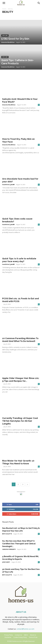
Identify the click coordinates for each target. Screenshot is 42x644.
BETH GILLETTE (7, 534)
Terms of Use (33, 637)
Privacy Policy (8, 635)
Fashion (5, 16)
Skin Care (25, 16)
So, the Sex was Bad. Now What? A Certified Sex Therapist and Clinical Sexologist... (19, 543)
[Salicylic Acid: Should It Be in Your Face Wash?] (21, 87)
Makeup (17, 16)
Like (37, 504)
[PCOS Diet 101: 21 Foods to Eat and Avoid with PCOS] (21, 286)
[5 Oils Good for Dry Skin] (21, 38)
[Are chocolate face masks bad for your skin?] (21, 166)
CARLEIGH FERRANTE (9, 549)
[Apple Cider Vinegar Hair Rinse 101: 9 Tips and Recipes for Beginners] (21, 366)
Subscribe (34, 514)
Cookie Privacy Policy (20, 637)
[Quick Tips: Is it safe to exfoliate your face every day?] (21, 246)
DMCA (26, 635)
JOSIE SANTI (6, 562)
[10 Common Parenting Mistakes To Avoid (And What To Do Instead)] (21, 326)
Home (4, 9)
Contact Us (18, 635)
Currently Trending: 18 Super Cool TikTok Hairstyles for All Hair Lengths (20, 421)
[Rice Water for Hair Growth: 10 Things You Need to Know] (21, 448)
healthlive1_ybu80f (8, 184)
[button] (3, 3)
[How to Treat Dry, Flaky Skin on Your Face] (21, 126)
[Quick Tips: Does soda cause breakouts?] (21, 206)
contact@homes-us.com (25, 629)
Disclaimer (8, 637)
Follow (35, 509)
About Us (33, 635)
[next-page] (27, 484)
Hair (11, 16)
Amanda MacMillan (8, 42)
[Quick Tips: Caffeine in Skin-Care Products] (21, 63)
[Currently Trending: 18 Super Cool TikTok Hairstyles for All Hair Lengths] (21, 406)
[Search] (39, 3)
